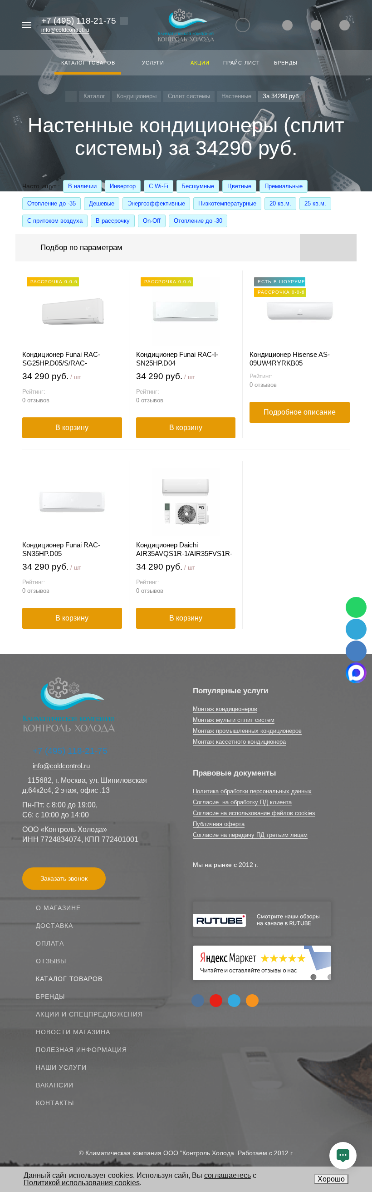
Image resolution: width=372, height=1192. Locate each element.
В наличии (82, 186)
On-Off (152, 220)
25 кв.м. (315, 203)
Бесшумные (197, 186)
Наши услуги (61, 1067)
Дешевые (101, 203)
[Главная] (71, 96)
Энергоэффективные (156, 203)
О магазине (58, 908)
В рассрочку (113, 220)
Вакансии (54, 1085)
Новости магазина (73, 1032)
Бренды (50, 996)
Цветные (239, 186)
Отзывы (51, 961)
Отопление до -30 (198, 220)
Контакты (55, 1103)
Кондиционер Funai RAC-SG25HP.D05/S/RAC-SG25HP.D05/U (61, 359)
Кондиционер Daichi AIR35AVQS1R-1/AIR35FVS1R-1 (184, 549)
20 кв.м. (280, 203)
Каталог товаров (69, 978)
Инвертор (123, 186)
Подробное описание (300, 412)
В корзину (71, 427)
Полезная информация (81, 1049)
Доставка (54, 925)
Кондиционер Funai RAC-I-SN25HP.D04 (177, 359)
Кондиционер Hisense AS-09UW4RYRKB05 (290, 359)
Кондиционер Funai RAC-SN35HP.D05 (61, 549)
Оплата (50, 943)
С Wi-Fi (158, 186)
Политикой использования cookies (82, 1183)
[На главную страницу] (185, 25)
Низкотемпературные (227, 203)
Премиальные (283, 186)
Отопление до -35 (51, 203)
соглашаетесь (227, 1175)
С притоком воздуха (55, 220)
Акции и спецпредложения (89, 1014)
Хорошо (331, 1179)
